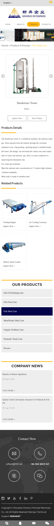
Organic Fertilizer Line (14, 330)
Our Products (27, 284)
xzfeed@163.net (14, 464)
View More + (8, 391)
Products (33, 24)
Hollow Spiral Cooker (12, 262)
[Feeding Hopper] (14, 206)
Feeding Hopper (9, 222)
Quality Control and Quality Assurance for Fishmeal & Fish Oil (25, 401)
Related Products (12, 183)
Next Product (37, 118)
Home (7, 24)
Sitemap (32, 512)
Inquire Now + (9, 226)
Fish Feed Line (10, 302)
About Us (20, 24)
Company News (27, 366)
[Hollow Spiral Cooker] (14, 245)
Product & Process (20, 45)
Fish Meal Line (39, 45)
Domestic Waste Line (13, 339)
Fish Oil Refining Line (13, 293)
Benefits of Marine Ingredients (14, 374)
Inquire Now (17, 118)
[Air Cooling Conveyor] (40, 206)
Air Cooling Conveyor (38, 222)
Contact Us (46, 24)
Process (7, 348)
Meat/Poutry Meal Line (14, 320)
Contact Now (27, 439)
